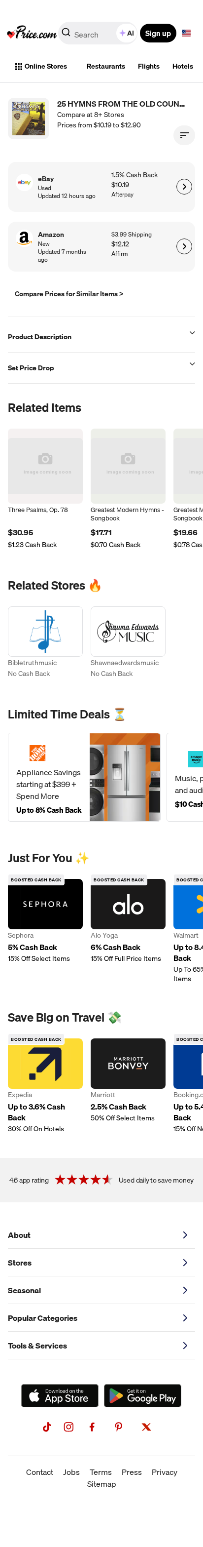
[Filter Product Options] (184, 135)
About (19, 1235)
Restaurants (106, 66)
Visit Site (184, 187)
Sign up (158, 33)
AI (130, 33)
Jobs (71, 1472)
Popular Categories (42, 1317)
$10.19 (120, 185)
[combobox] (98, 33)
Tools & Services (37, 1345)
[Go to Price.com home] (32, 33)
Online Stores (46, 66)
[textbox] (186, 33)
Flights (149, 66)
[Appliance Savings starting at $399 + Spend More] (84, 777)
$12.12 (120, 244)
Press (132, 1472)
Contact (39, 1472)
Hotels (182, 66)
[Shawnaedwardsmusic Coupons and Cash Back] (128, 643)
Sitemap (101, 1484)
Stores (20, 1262)
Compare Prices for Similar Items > (69, 293)
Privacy (164, 1472)
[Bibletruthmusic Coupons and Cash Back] (45, 643)
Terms (101, 1472)
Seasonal (24, 1290)
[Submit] (66, 35)
